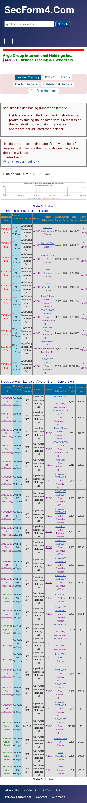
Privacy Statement (18, 797)
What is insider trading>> (21, 161)
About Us (12, 790)
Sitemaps (58, 797)
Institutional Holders (57, 84)
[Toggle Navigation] (8, 41)
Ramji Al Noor (48, 243)
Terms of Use (51, 790)
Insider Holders (26, 84)
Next (51, 206)
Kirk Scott (47, 327)
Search (63, 24)
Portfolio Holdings (44, 90)
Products (29, 790)
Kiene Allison (47, 296)
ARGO (10, 60)
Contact (41, 797)
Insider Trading (28, 77)
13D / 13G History (57, 77)
